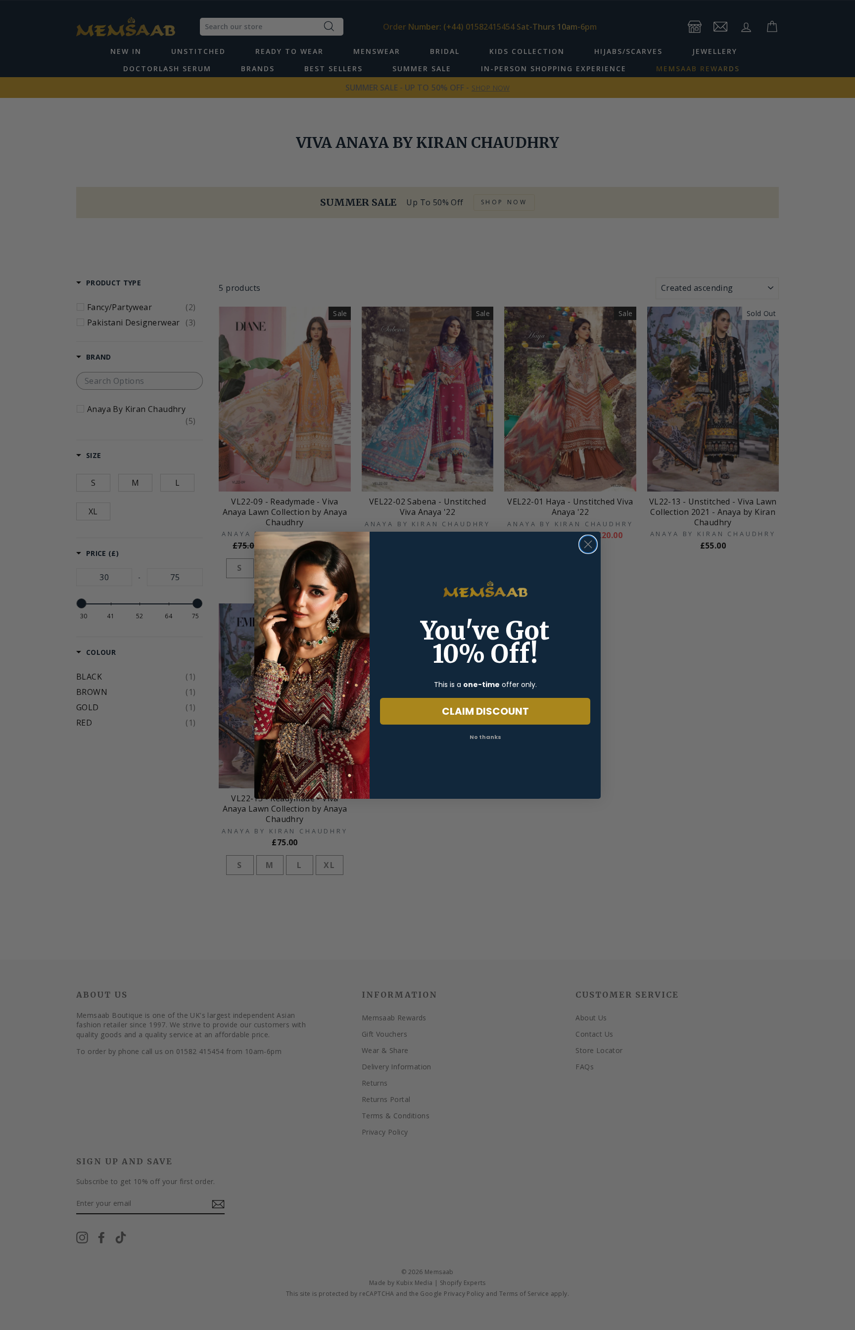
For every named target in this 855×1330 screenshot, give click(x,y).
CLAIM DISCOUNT (485, 711)
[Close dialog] (588, 544)
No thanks (485, 737)
